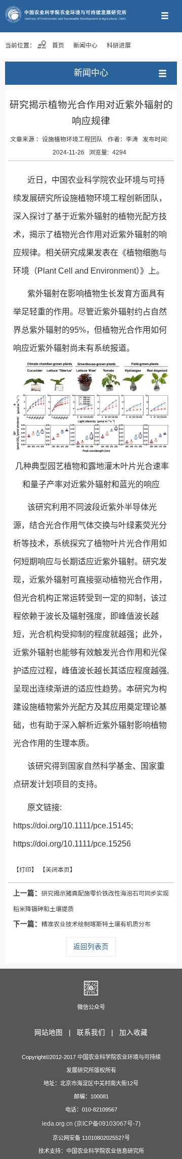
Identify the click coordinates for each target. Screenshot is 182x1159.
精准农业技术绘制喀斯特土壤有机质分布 (82, 924)
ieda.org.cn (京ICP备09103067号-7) (91, 1123)
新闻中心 (85, 45)
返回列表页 (91, 947)
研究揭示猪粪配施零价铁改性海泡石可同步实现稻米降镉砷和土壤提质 (91, 901)
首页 (57, 45)
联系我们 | (97, 1032)
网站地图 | (54, 1032)
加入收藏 (133, 1032)
